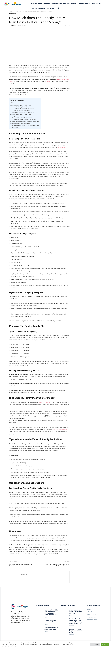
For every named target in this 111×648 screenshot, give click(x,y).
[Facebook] (11, 626)
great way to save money (59, 429)
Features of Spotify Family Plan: (22, 110)
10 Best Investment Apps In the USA (51, 628)
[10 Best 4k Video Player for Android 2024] (64, 630)
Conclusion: (15, 127)
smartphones (62, 147)
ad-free (29, 215)
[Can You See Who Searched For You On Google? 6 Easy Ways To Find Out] (64, 620)
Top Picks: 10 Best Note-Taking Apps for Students (20, 565)
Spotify (49, 81)
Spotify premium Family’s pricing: (22, 116)
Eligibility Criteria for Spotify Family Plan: (24, 112)
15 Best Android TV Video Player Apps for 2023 (75, 611)
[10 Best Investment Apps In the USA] (39, 628)
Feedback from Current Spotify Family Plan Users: (26, 125)
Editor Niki (13, 25)
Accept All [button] (105, 644)
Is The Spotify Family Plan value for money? (24, 119)
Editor (46, 617)
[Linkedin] (14, 626)
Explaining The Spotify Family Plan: (21, 105)
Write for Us (91, 614)
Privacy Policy (92, 619)
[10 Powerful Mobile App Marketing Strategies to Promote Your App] (39, 611)
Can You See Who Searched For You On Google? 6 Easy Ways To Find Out (75, 621)
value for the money (45, 402)
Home (89, 609)
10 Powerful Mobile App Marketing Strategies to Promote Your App (51, 612)
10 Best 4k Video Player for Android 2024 (75, 630)
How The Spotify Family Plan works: (22, 107)
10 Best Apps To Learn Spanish (50, 621)
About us (90, 612)
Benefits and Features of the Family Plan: (24, 108)
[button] (105, 13)
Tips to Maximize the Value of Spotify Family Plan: (25, 121)
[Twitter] (17, 626)
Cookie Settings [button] (95, 644)
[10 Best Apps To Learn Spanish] (39, 621)
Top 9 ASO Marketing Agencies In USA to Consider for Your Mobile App (58, 565)
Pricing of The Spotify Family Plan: (21, 114)
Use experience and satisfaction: (20, 123)
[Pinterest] (21, 626)
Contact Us (91, 617)
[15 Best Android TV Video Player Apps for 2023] (64, 611)
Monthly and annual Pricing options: (23, 117)
